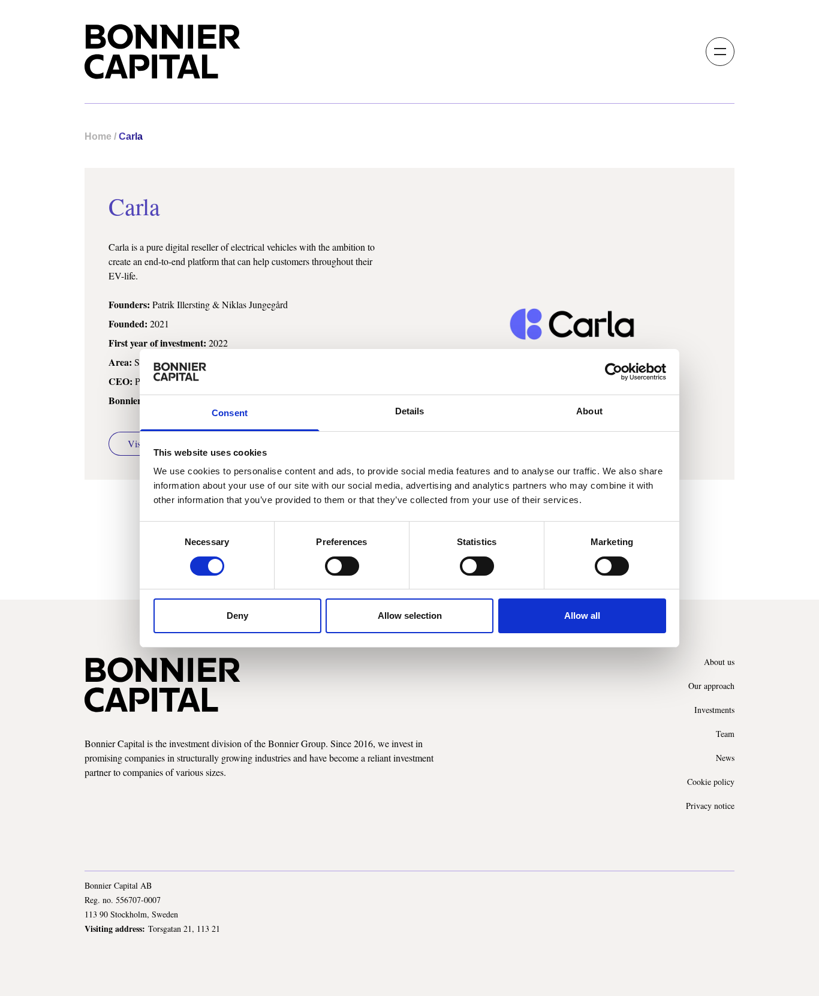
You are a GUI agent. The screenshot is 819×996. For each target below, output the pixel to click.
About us (719, 661)
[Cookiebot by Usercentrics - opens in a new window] (613, 372)
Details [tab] (409, 411)
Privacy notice (710, 805)
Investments (714, 709)
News (725, 757)
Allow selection (410, 615)
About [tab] (589, 411)
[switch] (342, 566)
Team (725, 733)
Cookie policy (710, 781)
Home (98, 136)
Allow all (582, 615)
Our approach (711, 685)
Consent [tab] (230, 413)
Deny (237, 615)
